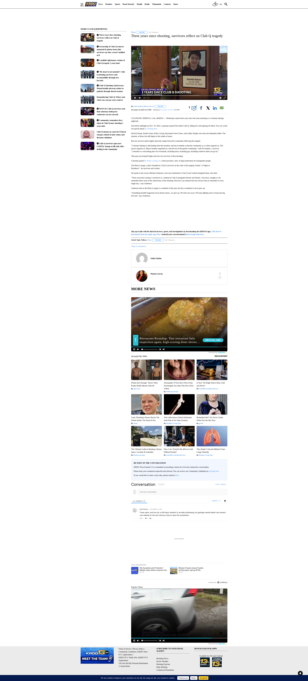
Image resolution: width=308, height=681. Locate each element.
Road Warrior (128, 4)
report (223, 518)
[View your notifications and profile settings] (225, 500)
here (177, 475)
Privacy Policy (138, 649)
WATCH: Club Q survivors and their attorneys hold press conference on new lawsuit (111, 112)
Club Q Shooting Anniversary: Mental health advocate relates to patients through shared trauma (110, 88)
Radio (147, 4)
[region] (179, 533)
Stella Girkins (138, 106)
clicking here (214, 471)
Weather (108, 4)
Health (139, 4)
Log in (217, 484)
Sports (117, 4)
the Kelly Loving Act (152, 161)
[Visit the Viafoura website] (222, 582)
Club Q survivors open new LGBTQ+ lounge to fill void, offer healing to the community (110, 146)
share (218, 518)
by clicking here (151, 129)
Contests (167, 4)
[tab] (139, 501)
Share (175, 4)
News (100, 4)
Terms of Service (125, 649)
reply (141, 518)
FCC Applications (125, 655)
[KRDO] (91, 4)
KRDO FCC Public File (128, 657)
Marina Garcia (149, 106)
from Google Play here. (195, 234)
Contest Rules (124, 666)
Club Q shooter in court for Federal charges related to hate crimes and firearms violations (111, 135)
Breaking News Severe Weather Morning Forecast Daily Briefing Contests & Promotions (165, 664)
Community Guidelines (127, 652)
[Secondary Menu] (84, 4)
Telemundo (156, 4)
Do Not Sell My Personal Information (133, 663)
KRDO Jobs (142, 652)
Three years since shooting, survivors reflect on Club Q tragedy (109, 38)
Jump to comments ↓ (139, 246)
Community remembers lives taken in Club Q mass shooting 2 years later (110, 123)
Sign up (223, 484)
